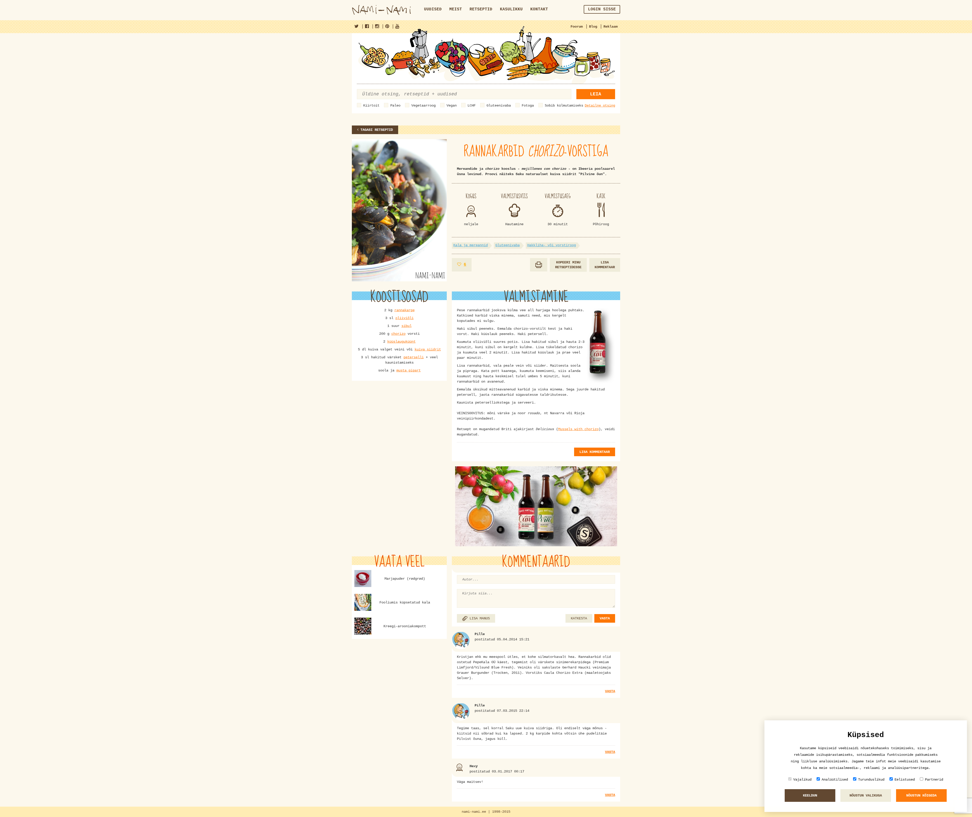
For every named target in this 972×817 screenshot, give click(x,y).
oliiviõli (404, 318)
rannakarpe (404, 310)
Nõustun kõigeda (921, 795)
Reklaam (610, 27)
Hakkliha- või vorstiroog (551, 245)
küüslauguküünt (401, 342)
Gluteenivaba (499, 105)
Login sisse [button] (602, 9)
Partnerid (934, 780)
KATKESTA (579, 618)
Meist (455, 9)
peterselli (413, 357)
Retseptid (481, 9)
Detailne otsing (600, 105)
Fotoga (528, 105)
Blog (593, 27)
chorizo (398, 334)
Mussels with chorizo (578, 429)
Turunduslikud (871, 780)
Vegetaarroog (423, 105)
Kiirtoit (371, 105)
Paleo (395, 105)
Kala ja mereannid (470, 245)
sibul (406, 326)
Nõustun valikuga (865, 795)
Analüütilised (835, 780)
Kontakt (539, 9)
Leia (595, 94)
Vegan (452, 105)
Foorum (577, 27)
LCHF (472, 105)
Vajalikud (802, 780)
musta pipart (408, 370)
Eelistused (905, 780)
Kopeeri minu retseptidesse (568, 264)
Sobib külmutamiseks (564, 105)
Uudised (433, 9)
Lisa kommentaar (605, 264)
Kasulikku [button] (511, 9)
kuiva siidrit (428, 349)
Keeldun (810, 795)
